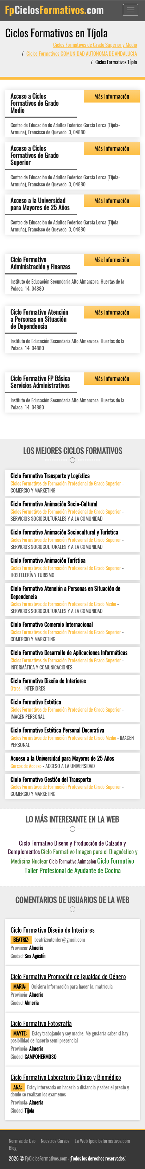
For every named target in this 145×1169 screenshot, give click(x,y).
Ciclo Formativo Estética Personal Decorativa (57, 730)
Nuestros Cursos (55, 1140)
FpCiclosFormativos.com (46, 1158)
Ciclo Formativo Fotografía (41, 1023)
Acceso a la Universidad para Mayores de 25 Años (40, 204)
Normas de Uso (22, 1140)
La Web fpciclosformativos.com (102, 1140)
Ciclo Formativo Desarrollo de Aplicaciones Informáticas (69, 653)
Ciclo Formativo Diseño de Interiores (48, 681)
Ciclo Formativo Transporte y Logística (50, 476)
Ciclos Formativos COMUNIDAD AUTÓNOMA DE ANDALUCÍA (81, 53)
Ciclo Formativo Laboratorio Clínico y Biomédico (66, 1077)
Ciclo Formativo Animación (72, 861)
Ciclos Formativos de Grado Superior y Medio (95, 44)
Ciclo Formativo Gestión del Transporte (51, 779)
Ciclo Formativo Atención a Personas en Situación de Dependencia (39, 318)
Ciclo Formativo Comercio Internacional (52, 624)
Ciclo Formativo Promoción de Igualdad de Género (68, 976)
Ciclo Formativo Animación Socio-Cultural (54, 504)
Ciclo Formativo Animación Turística (48, 560)
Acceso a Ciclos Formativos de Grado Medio (35, 103)
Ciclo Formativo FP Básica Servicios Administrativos (40, 381)
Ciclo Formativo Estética (36, 702)
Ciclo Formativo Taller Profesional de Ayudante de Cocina (79, 865)
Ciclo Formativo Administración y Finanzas (40, 263)
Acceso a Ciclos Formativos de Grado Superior (35, 155)
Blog (13, 1147)
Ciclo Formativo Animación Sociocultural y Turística (64, 532)
